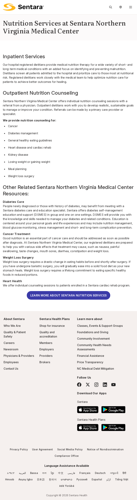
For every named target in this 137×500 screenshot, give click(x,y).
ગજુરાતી (114, 472)
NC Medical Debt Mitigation (95, 368)
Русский (82, 479)
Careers (9, 343)
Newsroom (11, 349)
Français (85, 472)
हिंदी (124, 472)
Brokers (44, 362)
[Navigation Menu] (130, 7)
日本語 (41, 479)
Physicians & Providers (19, 356)
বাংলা (44, 472)
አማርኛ (10, 472)
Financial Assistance (90, 356)
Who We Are (12, 326)
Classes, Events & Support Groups (100, 326)
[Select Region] (120, 7)
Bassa (34, 472)
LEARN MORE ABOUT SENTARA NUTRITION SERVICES (68, 295)
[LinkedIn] (105, 384)
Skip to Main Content (5, 5)
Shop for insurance (52, 326)
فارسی (71, 472)
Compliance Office (67, 455)
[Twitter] (88, 384)
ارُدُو (108, 479)
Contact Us (11, 368)
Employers (46, 349)
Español (97, 479)
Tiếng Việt (121, 479)
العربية (22, 472)
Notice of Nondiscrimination (105, 449)
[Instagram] (96, 384)
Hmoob (9, 479)
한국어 (53, 479)
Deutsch (100, 472)
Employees (11, 362)
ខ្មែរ (52, 472)
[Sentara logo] (23, 7)
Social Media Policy (70, 449)
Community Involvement (93, 338)
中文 (60, 472)
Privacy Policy (19, 449)
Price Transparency (90, 362)
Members (45, 343)
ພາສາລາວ (66, 479)
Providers (45, 356)
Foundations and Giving (92, 332)
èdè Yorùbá (66, 485)
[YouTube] (113, 384)
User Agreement (42, 449)
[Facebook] (79, 384)
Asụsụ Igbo (26, 479)
